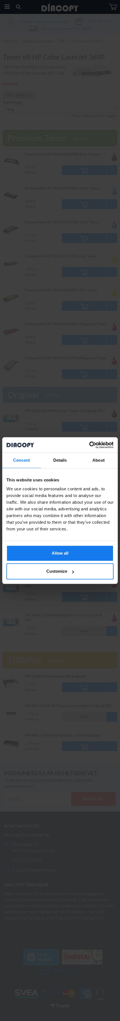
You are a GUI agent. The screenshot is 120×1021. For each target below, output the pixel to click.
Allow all (60, 553)
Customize (56, 571)
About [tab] (98, 460)
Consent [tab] (21, 460)
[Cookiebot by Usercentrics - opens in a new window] (89, 445)
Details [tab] (60, 460)
